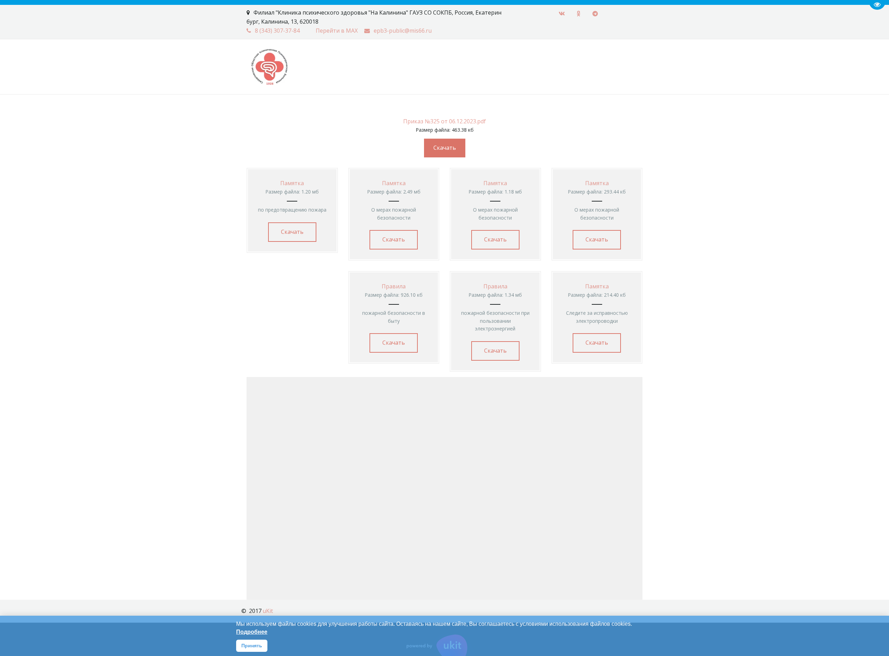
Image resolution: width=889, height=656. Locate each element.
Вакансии (71, 58)
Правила (394, 286)
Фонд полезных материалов (516, 58)
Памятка (292, 183)
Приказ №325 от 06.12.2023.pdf (444, 121)
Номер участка (118, 58)
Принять (251, 645)
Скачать (444, 147)
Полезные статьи (283, 58)
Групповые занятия (595, 58)
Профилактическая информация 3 (199, 58)
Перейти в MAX (337, 30)
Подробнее (251, 632)
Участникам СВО (440, 58)
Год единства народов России (362, 58)
